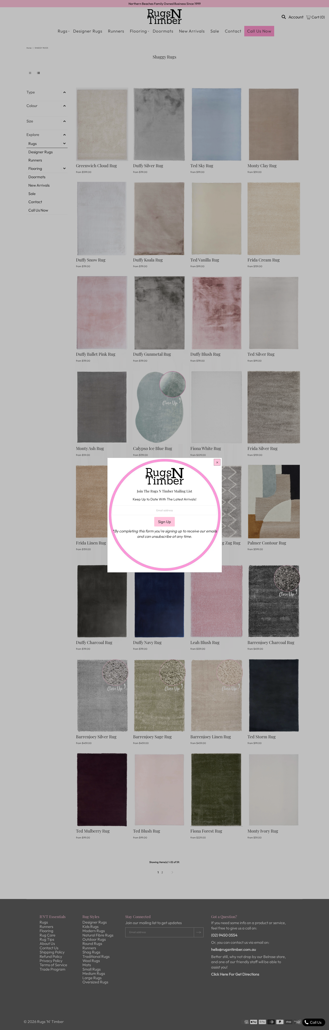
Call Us (315, 1022)
